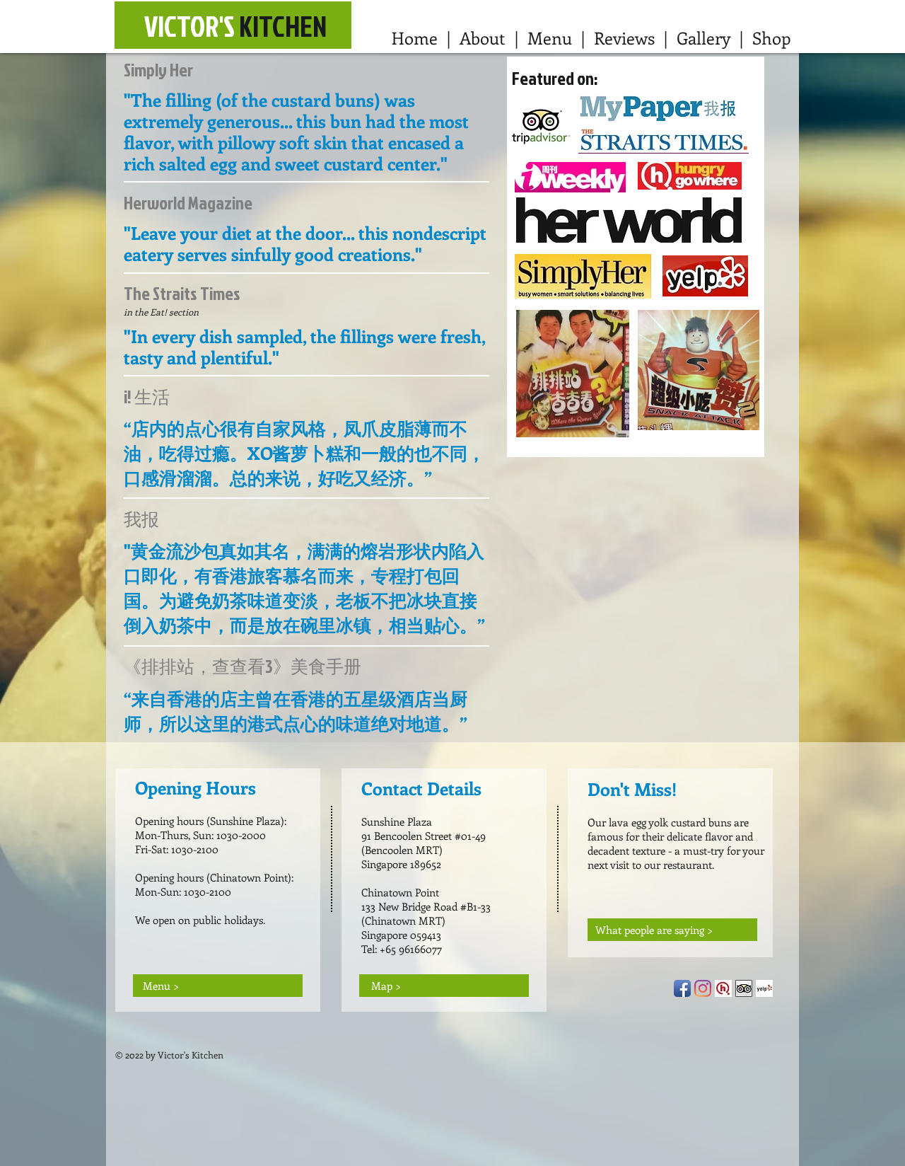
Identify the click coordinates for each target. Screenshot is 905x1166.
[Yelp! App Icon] (764, 988)
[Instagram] (702, 988)
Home (415, 37)
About (483, 37)
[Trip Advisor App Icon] (743, 988)
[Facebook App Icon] (682, 988)
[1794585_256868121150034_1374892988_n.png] (723, 988)
